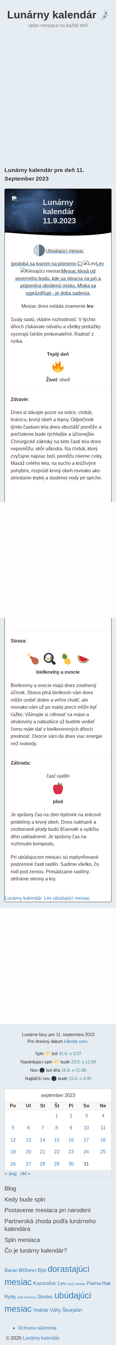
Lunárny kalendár (51, 15)
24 (86, 1151)
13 (28, 1139)
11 (103, 1127)
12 (13, 1139)
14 (42, 1139)
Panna (94, 1283)
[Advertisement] (58, 97)
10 (86, 1127)
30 (71, 1163)
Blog (10, 1188)
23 (71, 1151)
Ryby (10, 1297)
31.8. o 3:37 (70, 1053)
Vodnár (40, 1310)
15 (56, 1139)
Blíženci (28, 1270)
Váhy (55, 1310)
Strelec (45, 1297)
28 (42, 1163)
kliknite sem (75, 1041)
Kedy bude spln (24, 1199)
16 (71, 1139)
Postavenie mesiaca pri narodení (47, 1210)
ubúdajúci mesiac (71, 898)
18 (103, 1139)
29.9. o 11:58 (83, 1061)
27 (28, 1163)
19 (13, 1151)
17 (86, 1139)
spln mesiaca (26, 1297)
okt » (25, 1173)
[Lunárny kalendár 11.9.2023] (24, 208)
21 (42, 1151)
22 (56, 1151)
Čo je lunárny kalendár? (35, 1250)
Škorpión (72, 1310)
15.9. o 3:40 (80, 1078)
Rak (106, 1283)
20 (28, 1151)
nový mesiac (76, 1284)
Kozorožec (45, 1283)
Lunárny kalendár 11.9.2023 (59, 211)
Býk (42, 1270)
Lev (48, 898)
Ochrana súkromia (37, 1327)
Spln (39, 1053)
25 (103, 1151)
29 (56, 1163)
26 (13, 1163)
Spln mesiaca (22, 1240)
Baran (11, 1270)
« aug (11, 1173)
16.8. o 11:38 (73, 1070)
